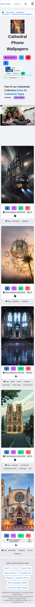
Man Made (10, 12)
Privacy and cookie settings (17, 588)
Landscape (22, 468)
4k (22, 78)
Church (29, 550)
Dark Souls (6, 385)
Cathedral (5, 14)
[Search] (25, 4)
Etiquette (9, 578)
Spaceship (15, 221)
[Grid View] (8, 68)
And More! (19, 97)
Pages (18, 70)
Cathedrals (20, 12)
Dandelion (15, 301)
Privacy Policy (25, 568)
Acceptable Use (25, 573)
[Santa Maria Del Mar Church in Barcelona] (17, 530)
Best (9, 73)
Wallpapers (13, 78)
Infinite (10, 70)
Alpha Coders (5, 4)
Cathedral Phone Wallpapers (22, 14)
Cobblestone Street (10, 468)
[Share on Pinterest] (28, 57)
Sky (30, 468)
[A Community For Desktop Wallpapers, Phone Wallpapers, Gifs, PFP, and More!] (3, 12)
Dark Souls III (27, 385)
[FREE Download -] (6, 536)
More (16, 73)
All (5, 78)
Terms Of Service (10, 573)
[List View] (13, 68)
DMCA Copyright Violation (17, 583)
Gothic (12, 381)
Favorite (11, 57)
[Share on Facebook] (5, 63)
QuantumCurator (24, 216)
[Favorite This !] (13, 536)
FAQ (15, 568)
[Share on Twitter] (21, 57)
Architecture (25, 465)
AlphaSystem (24, 376)
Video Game (17, 385)
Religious (17, 553)
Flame (19, 381)
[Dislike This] (28, 536)
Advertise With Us (22, 578)
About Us (7, 568)
